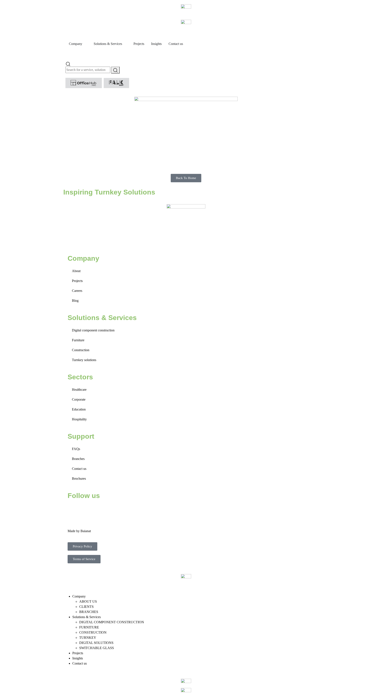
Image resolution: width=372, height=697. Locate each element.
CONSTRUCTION (93, 632)
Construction (80, 350)
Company (79, 596)
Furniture (78, 340)
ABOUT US (88, 601)
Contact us (79, 468)
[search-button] (115, 70)
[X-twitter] (84, 508)
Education (79, 409)
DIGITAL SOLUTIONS (96, 643)
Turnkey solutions (84, 360)
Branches (78, 459)
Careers (77, 291)
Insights (77, 658)
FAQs (76, 449)
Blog (75, 300)
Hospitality (79, 419)
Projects (77, 281)
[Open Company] (85, 43)
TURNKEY (87, 637)
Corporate (78, 399)
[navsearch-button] (68, 63)
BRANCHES (88, 612)
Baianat (86, 531)
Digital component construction (93, 330)
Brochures (79, 478)
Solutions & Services (86, 617)
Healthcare (79, 389)
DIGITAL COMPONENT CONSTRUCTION (111, 622)
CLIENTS (86, 606)
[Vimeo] (119, 508)
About (76, 271)
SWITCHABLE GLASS (96, 648)
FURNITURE (89, 627)
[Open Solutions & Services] (125, 43)
